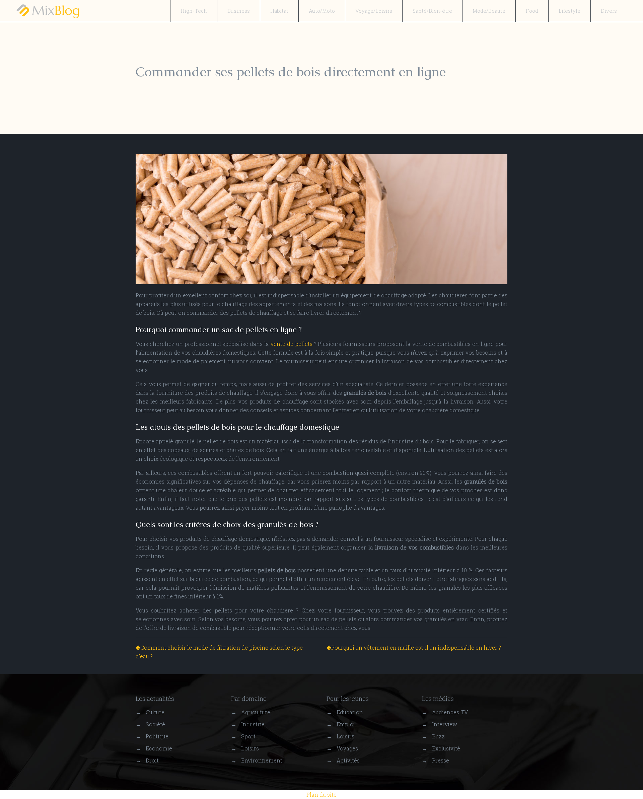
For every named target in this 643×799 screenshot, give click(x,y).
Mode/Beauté (489, 10)
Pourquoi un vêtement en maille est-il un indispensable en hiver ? (416, 647)
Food (532, 10)
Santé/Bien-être (432, 10)
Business (238, 10)
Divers (609, 10)
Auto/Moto (322, 10)
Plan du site (321, 794)
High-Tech (194, 10)
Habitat (279, 10)
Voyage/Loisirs (373, 10)
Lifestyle (569, 10)
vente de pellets (291, 343)
